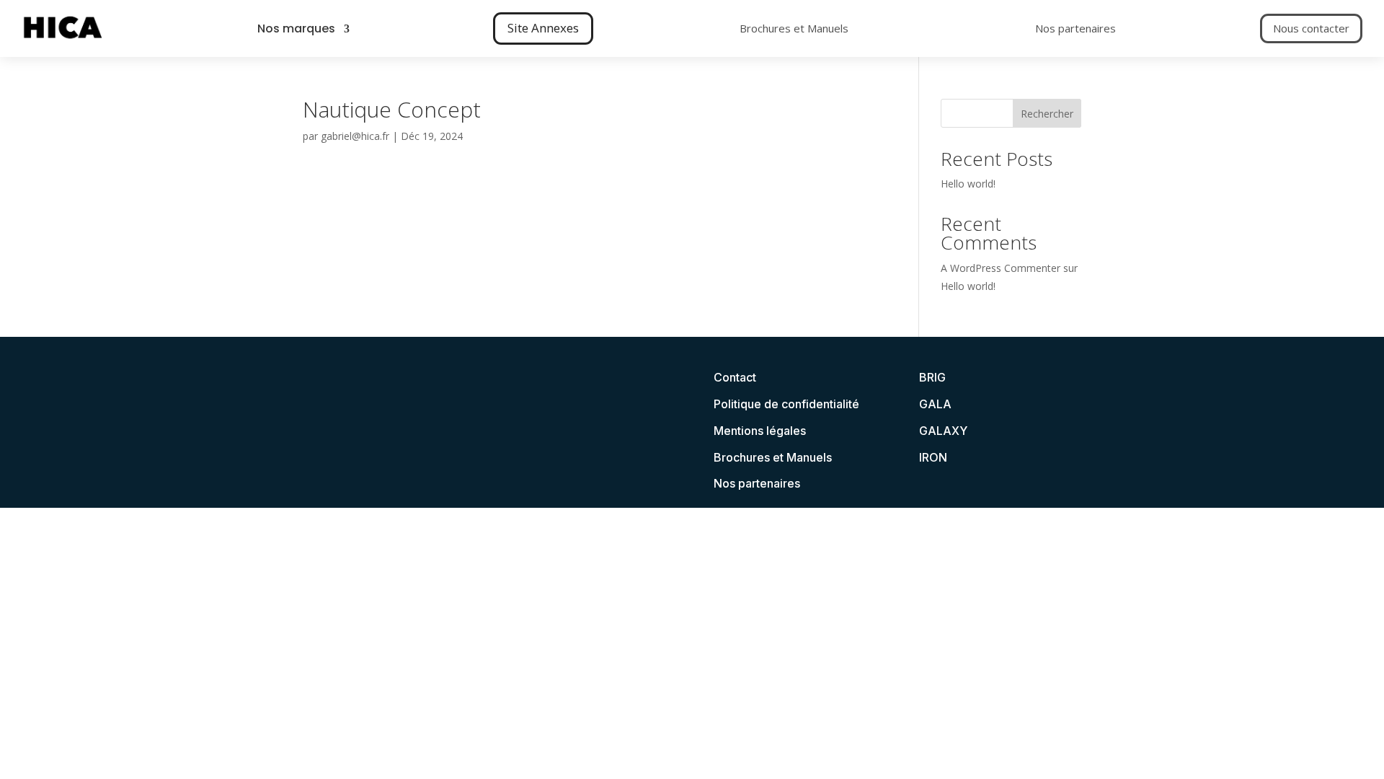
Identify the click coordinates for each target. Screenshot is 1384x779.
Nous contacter (1311, 28)
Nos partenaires (1075, 28)
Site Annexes (543, 27)
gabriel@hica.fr (355, 136)
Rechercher (1047, 113)
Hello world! (968, 183)
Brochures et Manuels (794, 28)
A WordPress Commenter (1000, 268)
